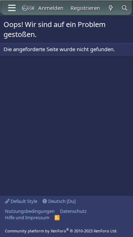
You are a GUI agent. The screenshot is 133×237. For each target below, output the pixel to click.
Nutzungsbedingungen (30, 211)
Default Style (23, 201)
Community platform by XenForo (61, 230)
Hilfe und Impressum (27, 217)
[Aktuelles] (110, 8)
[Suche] (125, 8)
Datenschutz (73, 211)
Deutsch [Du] (61, 201)
